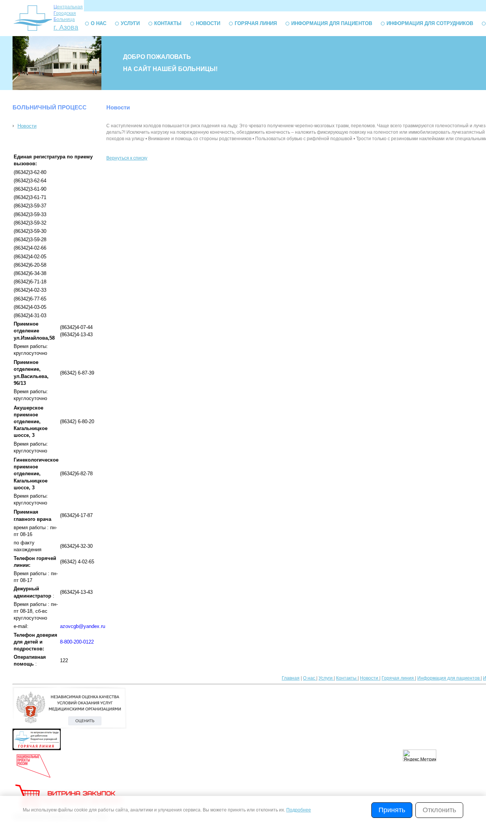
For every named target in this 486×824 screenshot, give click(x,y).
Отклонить (439, 810)
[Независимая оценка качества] (69, 727)
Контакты (167, 23)
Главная (291, 678)
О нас (98, 23)
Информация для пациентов (331, 23)
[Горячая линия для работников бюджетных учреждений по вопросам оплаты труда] (37, 748)
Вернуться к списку (126, 158)
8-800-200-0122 (77, 642)
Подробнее (298, 810)
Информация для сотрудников (430, 23)
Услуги (130, 23)
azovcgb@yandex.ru (82, 626)
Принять (392, 810)
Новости (208, 23)
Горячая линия (256, 23)
